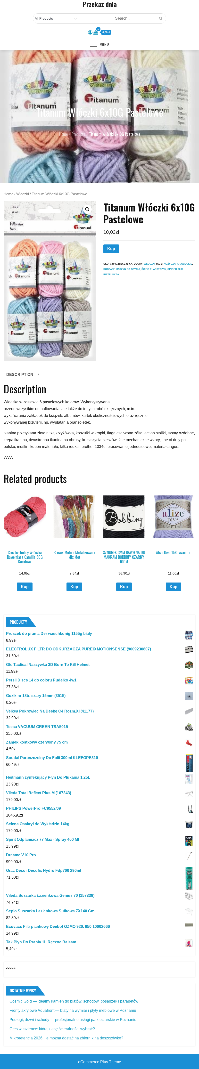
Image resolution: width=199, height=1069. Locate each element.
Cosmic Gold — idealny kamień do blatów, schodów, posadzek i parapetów (73, 1001)
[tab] (22, 374)
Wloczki (22, 194)
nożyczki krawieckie (178, 263)
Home (8, 194)
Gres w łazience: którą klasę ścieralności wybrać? (52, 1029)
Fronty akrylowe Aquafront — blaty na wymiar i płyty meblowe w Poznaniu (72, 1010)
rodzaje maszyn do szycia (121, 269)
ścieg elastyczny (153, 269)
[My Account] (90, 32)
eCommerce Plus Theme (99, 1062)
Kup (111, 249)
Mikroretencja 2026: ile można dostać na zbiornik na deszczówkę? (66, 1038)
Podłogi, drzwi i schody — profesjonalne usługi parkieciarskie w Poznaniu (72, 1020)
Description (19, 375)
